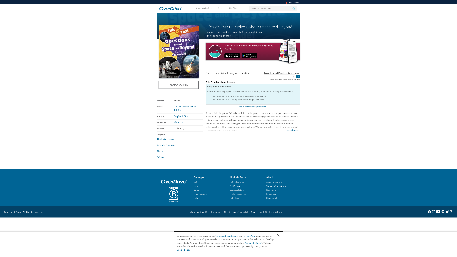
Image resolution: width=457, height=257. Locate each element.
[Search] (298, 76)
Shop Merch (271, 198)
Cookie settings (273, 212)
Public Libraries (237, 182)
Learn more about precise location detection (285, 80)
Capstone (178, 122)
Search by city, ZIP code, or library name (281, 73)
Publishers (234, 198)
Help (196, 198)
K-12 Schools (235, 186)
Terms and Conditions (226, 236)
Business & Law (237, 190)
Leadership (271, 194)
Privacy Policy (249, 236)
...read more (292, 130)
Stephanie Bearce (220, 35)
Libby (196, 182)
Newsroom (271, 190)
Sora (196, 186)
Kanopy (197, 190)
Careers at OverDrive (276, 186)
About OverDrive (274, 182)
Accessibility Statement (250, 212)
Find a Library (293, 2)
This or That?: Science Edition (246, 31)
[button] (210, 177)
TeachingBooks (200, 194)
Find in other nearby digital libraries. (253, 107)
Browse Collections (204, 8)
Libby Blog (232, 8)
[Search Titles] (294, 8)
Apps (220, 8)
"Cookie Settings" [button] (253, 243)
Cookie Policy (183, 250)
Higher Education (238, 194)
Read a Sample (178, 84)
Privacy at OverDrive (200, 212)
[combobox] (270, 8)
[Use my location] (293, 76)
